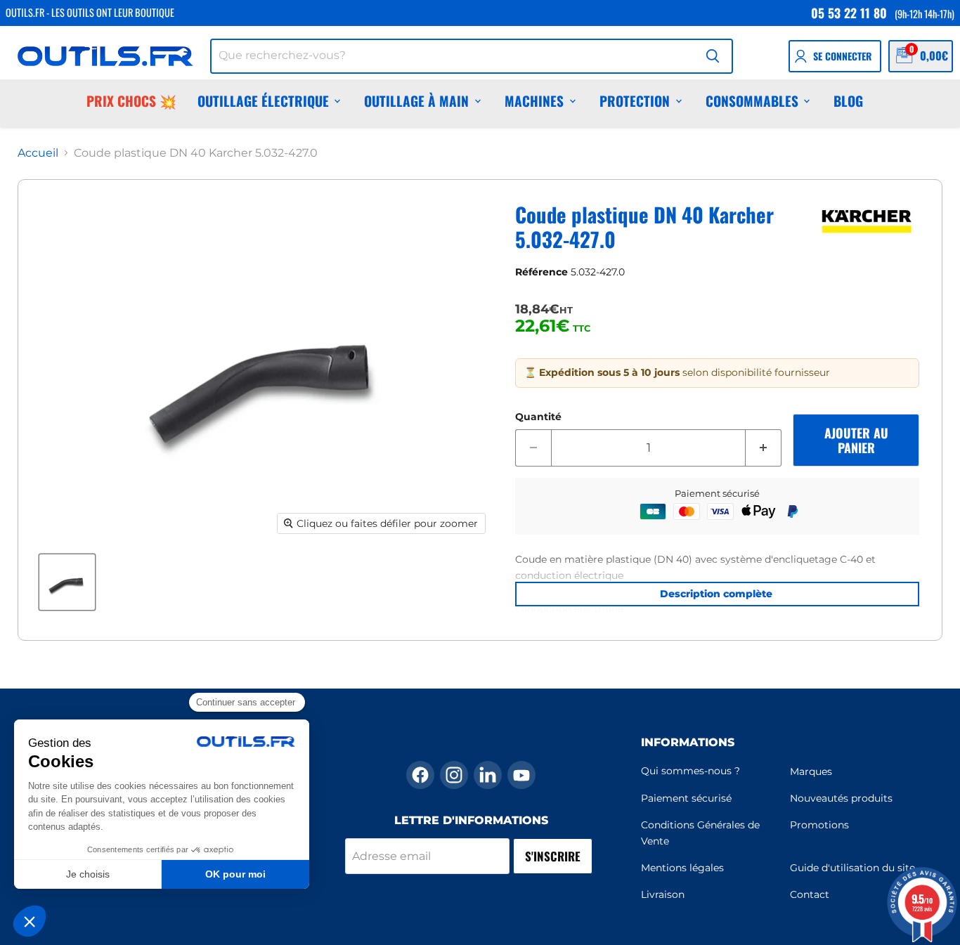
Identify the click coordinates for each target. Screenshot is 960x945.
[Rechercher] (713, 56)
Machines (534, 101)
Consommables (752, 101)
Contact (809, 894)
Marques (811, 771)
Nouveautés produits (841, 798)
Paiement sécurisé (686, 798)
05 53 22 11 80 (849, 13)
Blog (848, 101)
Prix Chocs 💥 (131, 101)
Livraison (663, 894)
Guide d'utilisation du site (852, 867)
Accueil (38, 153)
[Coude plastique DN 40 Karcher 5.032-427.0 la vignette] (67, 582)
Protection (634, 101)
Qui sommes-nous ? (690, 770)
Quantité (538, 416)
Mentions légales (682, 867)
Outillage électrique (263, 101)
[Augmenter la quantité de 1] (763, 448)
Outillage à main (416, 101)
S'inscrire (552, 856)
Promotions (819, 825)
